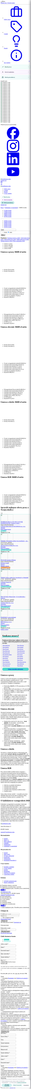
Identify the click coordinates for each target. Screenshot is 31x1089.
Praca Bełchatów (21, 651)
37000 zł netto (7, 212)
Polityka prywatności (21, 1082)
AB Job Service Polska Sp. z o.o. (9, 545)
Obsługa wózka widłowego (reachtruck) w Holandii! (14, 577)
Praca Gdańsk (20, 647)
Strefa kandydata (9, 72)
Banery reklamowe (9, 882)
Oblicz (3, 235)
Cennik (6, 190)
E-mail (2, 914)
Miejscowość (4, 1049)
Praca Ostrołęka (6, 662)
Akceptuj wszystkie (6, 1085)
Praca (2, 207)
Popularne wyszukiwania (8, 904)
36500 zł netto (7, 221)
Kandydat (6, 939)
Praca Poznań (6, 649)
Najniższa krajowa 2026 (13, 238)
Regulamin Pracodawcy (10, 860)
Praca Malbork (20, 663)
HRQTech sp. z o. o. (6, 622)
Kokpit (6, 838)
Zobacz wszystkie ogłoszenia (15, 669)
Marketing (3, 1023)
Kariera (6, 870)
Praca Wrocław (20, 645)
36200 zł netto (7, 225)
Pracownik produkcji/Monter (8, 560)
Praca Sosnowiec (21, 652)
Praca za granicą (5, 548)
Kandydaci (7, 857)
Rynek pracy (8, 67)
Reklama (4, 901)
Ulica (2, 1039)
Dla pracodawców (7, 898)
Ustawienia (26, 1085)
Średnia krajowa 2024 (6, 241)
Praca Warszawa (6, 645)
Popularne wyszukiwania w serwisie (11, 887)
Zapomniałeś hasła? (6, 919)
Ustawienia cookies (9, 874)
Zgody (2, 1066)
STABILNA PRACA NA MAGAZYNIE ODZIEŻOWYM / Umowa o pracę (12, 522)
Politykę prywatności (22, 978)
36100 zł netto (7, 227)
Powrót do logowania (6, 933)
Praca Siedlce (6, 660)
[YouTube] (13, 177)
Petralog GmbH (5, 563)
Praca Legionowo (6, 663)
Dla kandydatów (6, 896)
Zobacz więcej (4, 629)
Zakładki (6, 843)
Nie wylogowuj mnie (8, 917)
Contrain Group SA (6, 582)
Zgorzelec (3, 604)
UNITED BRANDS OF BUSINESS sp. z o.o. (13, 526)
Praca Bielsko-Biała (7, 654)
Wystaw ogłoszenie (9, 856)
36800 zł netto (7, 215)
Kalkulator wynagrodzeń (11, 207)
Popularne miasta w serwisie (9, 885)
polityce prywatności (23, 1008)
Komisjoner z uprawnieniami (8, 617)
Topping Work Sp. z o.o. (7, 602)
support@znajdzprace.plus (7, 832)
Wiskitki (3, 528)
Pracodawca (7, 941)
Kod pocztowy (4, 1046)
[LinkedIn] (13, 164)
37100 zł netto (7, 210)
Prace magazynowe (6, 529)
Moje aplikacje (8, 841)
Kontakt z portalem (9, 867)
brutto (5, 232)
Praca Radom (6, 656)
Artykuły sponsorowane (10, 881)
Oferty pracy (7, 189)
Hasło (2, 915)
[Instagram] (13, 151)
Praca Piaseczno (6, 665)
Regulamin (7, 871)
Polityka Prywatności (9, 873)
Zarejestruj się (17, 922)
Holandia (3, 547)
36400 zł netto (7, 222)
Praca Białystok (6, 651)
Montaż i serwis (5, 566)
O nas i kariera (8, 193)
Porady (6, 192)
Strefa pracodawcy (10, 77)
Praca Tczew (20, 660)
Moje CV (6, 840)
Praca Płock (5, 658)
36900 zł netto (7, 213)
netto (10, 232)
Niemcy (3, 564)
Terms (2, 976)
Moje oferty (7, 854)
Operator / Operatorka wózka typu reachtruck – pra (14, 541)
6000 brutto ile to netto (23, 239)
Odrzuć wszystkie (17, 1085)
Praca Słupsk (20, 658)
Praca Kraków (6, 647)
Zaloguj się (3, 180)
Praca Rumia (20, 665)
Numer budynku (5, 1043)
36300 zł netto (7, 224)
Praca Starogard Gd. (21, 662)
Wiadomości (7, 844)
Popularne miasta (6, 902)
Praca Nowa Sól (6, 652)
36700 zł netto (7, 216)
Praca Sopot (20, 654)
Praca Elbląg (20, 656)
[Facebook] (13, 139)
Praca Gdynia (20, 649)
